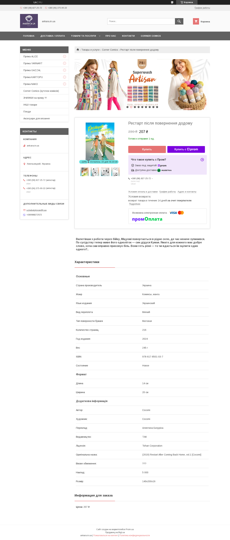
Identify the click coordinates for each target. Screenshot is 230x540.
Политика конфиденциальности (134, 535)
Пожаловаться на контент (105, 535)
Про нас (110, 36)
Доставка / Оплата (52, 36)
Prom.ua (130, 529)
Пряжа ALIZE (30, 56)
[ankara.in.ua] (29, 27)
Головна (28, 36)
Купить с (180, 149)
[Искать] (179, 21)
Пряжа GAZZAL (32, 70)
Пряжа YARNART (32, 63)
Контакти (128, 36)
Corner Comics (151, 36)
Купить (147, 149)
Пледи (27, 111)
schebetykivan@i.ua (36, 210)
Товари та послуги (83, 36)
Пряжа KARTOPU (33, 77)
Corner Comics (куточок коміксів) (41, 91)
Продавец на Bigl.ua (115, 532)
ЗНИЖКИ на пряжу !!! (35, 97)
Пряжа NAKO (30, 84)
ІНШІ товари (30, 104)
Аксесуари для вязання (36, 118)
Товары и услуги (90, 49)
